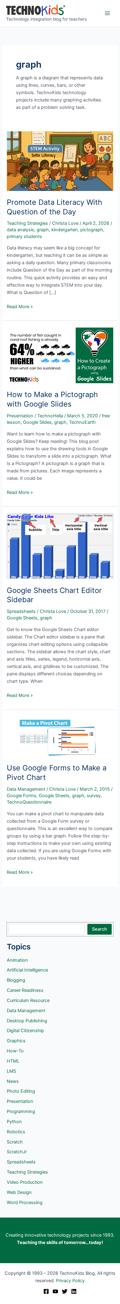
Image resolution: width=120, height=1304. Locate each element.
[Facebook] (46, 1291)
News (13, 1081)
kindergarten (64, 230)
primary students (24, 236)
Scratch (15, 1142)
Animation (17, 960)
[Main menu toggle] (107, 13)
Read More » (20, 307)
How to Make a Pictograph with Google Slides (52, 399)
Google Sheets (22, 618)
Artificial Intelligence (27, 970)
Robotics (16, 1132)
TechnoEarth (82, 422)
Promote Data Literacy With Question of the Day (54, 207)
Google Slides (37, 422)
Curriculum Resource (28, 1000)
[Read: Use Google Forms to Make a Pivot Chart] (60, 736)
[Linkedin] (74, 1291)
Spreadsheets (21, 611)
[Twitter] (64, 1291)
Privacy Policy (70, 1280)
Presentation (20, 416)
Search (99, 929)
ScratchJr (17, 1152)
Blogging (16, 980)
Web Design (19, 1192)
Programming (21, 1111)
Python (14, 1121)
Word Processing (24, 1202)
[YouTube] (55, 1291)
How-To (15, 1051)
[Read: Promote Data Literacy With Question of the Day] (60, 161)
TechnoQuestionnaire (29, 802)
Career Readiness (25, 990)
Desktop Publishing (27, 1021)
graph (43, 230)
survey (94, 795)
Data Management (26, 789)
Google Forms (21, 795)
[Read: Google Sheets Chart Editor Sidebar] (60, 546)
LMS (11, 1071)
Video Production (25, 1182)
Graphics (16, 1041)
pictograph (91, 230)
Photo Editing (21, 1091)
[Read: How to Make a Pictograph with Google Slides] (60, 355)
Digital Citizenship (25, 1030)
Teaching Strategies (27, 223)
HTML (13, 1061)
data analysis (20, 230)
